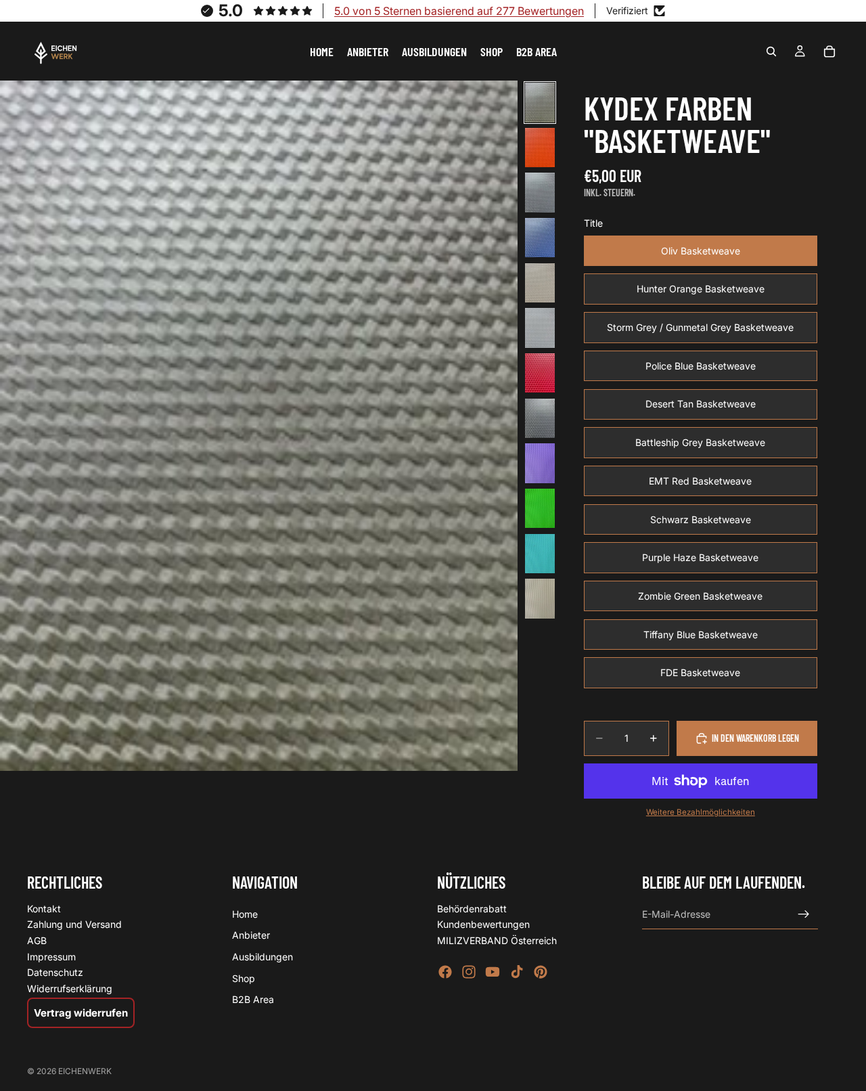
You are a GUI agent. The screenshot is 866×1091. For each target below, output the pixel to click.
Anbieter (251, 935)
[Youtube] (492, 972)
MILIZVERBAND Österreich (497, 940)
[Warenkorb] (829, 51)
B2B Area (253, 999)
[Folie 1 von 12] (540, 103)
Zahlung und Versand (74, 924)
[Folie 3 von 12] (540, 193)
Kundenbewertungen (483, 924)
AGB (37, 940)
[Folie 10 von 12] (540, 509)
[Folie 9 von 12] (540, 463)
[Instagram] (469, 972)
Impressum (51, 956)
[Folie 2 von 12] (540, 148)
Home (245, 914)
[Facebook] (445, 972)
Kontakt (44, 908)
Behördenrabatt (472, 908)
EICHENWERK (85, 1071)
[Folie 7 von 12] (540, 373)
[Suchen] (771, 51)
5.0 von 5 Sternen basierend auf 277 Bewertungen (459, 11)
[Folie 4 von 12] (540, 238)
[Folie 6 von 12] (540, 328)
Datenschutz (55, 972)
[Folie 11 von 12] (540, 554)
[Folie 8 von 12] (540, 419)
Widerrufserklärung (69, 988)
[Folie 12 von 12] (540, 599)
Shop (243, 978)
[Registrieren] (804, 914)
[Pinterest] (540, 972)
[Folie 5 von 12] (540, 283)
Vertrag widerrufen (81, 1012)
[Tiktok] (517, 972)
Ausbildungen (262, 956)
